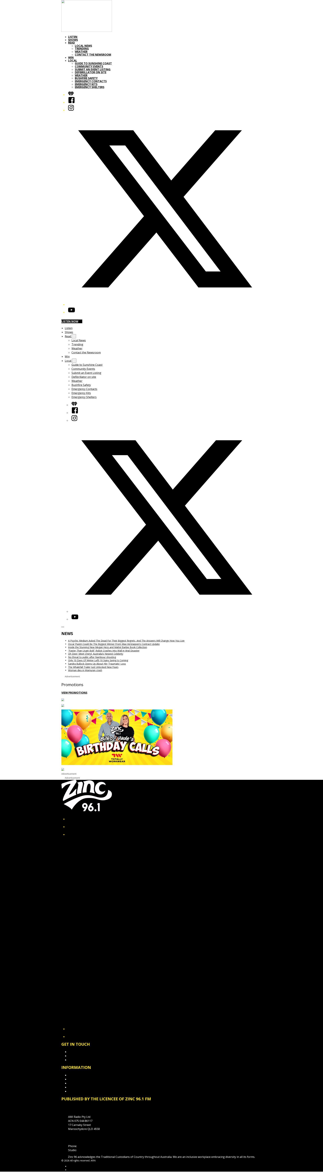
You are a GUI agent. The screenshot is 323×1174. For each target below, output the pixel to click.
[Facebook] (71, 102)
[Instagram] (71, 110)
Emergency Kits (86, 84)
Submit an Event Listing (93, 69)
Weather (81, 51)
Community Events (89, 66)
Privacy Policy (76, 1075)
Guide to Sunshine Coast (93, 63)
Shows (73, 40)
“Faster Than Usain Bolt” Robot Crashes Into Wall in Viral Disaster (103, 650)
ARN (70, 1166)
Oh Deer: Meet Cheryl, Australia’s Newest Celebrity (95, 653)
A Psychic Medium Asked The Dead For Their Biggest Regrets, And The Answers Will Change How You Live (126, 640)
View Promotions (74, 693)
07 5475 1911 (86, 1146)
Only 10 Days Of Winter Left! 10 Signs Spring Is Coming (98, 660)
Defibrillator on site (90, 72)
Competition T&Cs (79, 1079)
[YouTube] (71, 312)
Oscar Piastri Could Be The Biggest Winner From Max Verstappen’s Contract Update (114, 644)
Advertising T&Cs (79, 1083)
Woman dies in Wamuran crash (85, 670)
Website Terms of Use (82, 1087)
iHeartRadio (74, 1169)
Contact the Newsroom (93, 55)
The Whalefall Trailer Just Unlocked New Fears (93, 667)
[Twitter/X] (165, 304)
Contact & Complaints (81, 1052)
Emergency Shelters (89, 87)
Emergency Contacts (91, 81)
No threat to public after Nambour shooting (92, 657)
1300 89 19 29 (86, 1150)
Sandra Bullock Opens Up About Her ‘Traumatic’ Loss (97, 663)
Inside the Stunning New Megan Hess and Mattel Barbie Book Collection (107, 647)
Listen (72, 37)
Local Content (77, 1091)
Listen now (69, 321)
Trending (82, 48)
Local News (83, 46)
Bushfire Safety (86, 78)
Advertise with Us (79, 1056)
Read (71, 43)
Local (72, 60)
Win (71, 57)
